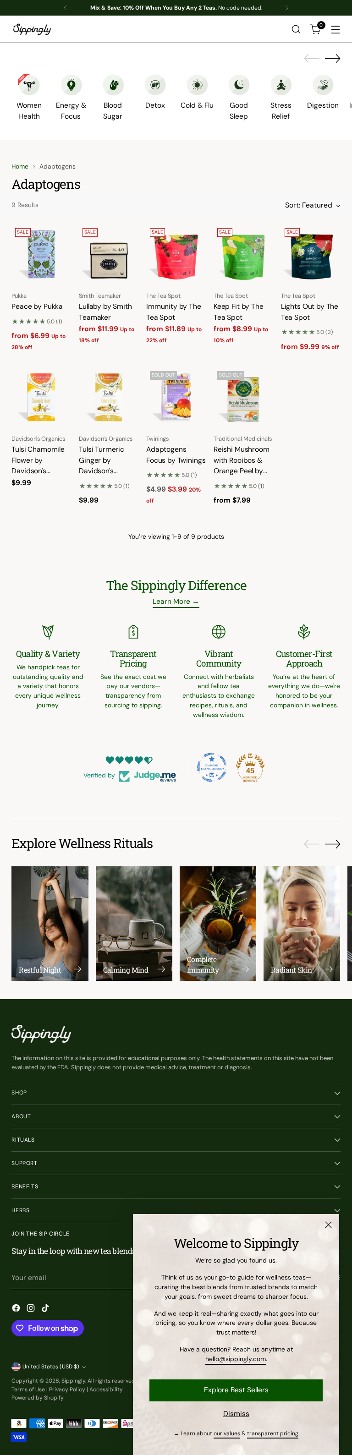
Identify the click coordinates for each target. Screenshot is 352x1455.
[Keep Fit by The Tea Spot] (243, 254)
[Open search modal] (296, 29)
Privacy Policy (67, 1389)
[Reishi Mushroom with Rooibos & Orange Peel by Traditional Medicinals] (243, 397)
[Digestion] (323, 84)
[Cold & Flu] (197, 84)
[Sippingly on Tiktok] (46, 1309)
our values (227, 1433)
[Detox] (155, 84)
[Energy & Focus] (71, 84)
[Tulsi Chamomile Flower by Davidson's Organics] (41, 397)
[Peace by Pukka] (41, 254)
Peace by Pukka (37, 306)
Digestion (323, 105)
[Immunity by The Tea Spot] (176, 254)
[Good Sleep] (238, 84)
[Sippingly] (32, 29)
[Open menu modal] (335, 29)
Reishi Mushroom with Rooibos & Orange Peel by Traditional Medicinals (242, 470)
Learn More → (176, 601)
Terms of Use (28, 1389)
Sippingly (73, 1380)
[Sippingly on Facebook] (16, 1309)
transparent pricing (272, 1433)
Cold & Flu (197, 105)
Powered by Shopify (37, 1397)
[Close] (328, 1225)
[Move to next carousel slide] (333, 58)
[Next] (287, 8)
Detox (155, 105)
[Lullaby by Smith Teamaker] (108, 254)
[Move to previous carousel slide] (311, 58)
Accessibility (106, 1389)
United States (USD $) (50, 1366)
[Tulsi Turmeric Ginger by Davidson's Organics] (108, 397)
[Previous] (65, 8)
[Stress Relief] (281, 84)
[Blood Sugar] (113, 84)
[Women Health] (28, 84)
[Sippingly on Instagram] (31, 1309)
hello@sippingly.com (235, 1359)
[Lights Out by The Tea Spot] (311, 254)
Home (19, 166)
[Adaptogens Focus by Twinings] (176, 397)
